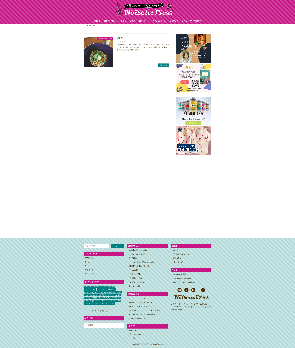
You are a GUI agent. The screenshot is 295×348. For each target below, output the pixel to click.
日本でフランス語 (134, 286)
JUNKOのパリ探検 (135, 274)
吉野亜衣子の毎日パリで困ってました (140, 306)
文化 (89, 286)
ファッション (114, 295)
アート (117, 292)
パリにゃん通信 (133, 270)
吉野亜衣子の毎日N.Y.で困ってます (140, 266)
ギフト (116, 298)
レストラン (90, 289)
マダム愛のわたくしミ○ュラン (138, 250)
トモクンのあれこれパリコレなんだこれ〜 (142, 262)
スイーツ (109, 286)
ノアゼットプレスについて (181, 254)
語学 (103, 295)
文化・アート (89, 270)
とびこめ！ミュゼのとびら (137, 254)
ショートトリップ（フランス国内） (107, 300)
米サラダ (121, 38)
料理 (107, 298)
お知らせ (175, 250)
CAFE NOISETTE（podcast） (182, 278)
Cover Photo (133, 330)
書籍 (108, 292)
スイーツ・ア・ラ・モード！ (138, 298)
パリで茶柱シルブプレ (136, 278)
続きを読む (163, 65)
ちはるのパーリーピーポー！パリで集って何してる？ (145, 310)
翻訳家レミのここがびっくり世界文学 (140, 302)
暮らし (87, 262)
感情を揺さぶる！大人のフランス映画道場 (142, 314)
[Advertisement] (193, 193)
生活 (98, 286)
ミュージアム (91, 295)
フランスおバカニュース (136, 334)
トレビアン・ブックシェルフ (138, 282)
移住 (112, 289)
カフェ (102, 289)
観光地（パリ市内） (93, 298)
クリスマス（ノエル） (105, 303)
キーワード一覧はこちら (100, 311)
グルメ (87, 266)
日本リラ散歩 (133, 258)
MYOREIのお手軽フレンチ (137, 318)
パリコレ (90, 303)
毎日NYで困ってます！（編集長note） (185, 282)
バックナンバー (133, 338)
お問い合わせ (177, 258)
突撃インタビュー (90, 258)
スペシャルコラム (90, 274)
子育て (89, 292)
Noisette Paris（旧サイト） (181, 274)
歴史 (99, 292)
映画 (88, 300)
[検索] (117, 246)
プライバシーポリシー (179, 262)
